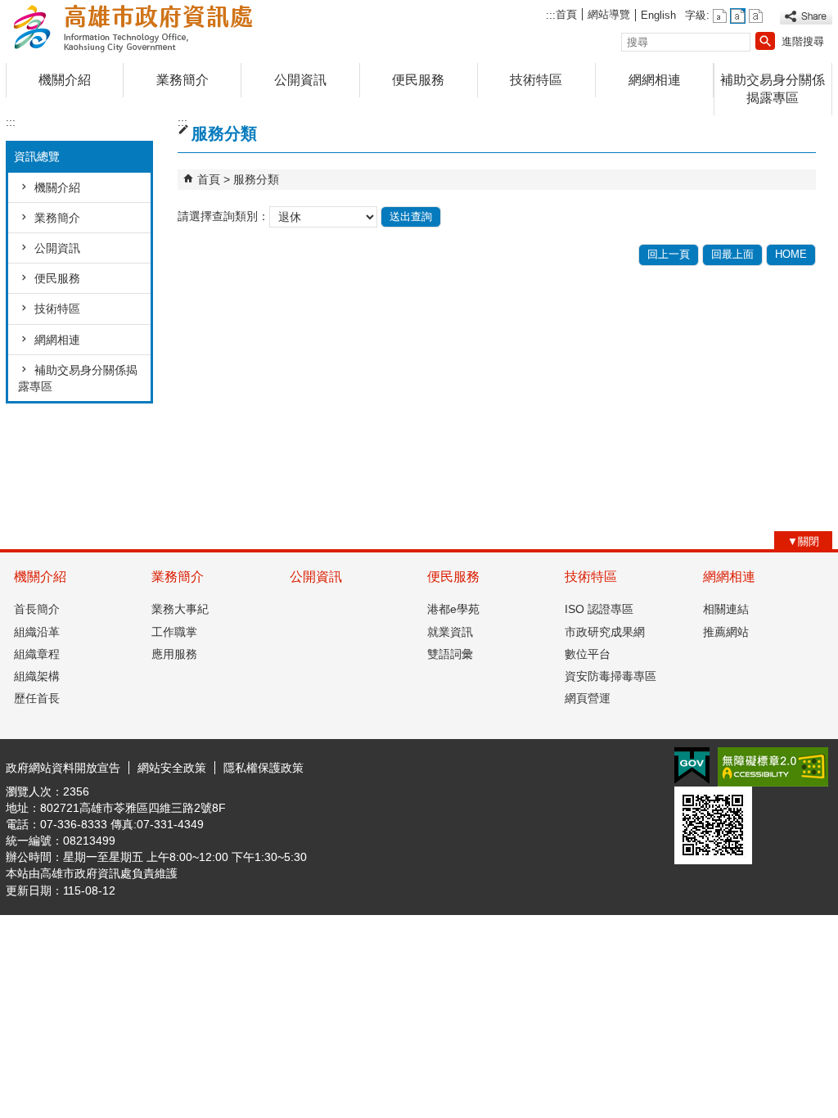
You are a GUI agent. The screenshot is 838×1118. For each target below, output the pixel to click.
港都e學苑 (453, 608)
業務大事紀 (180, 608)
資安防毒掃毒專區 (610, 676)
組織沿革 (37, 631)
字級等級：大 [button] (756, 16)
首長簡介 (37, 608)
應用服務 (174, 653)
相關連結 (726, 608)
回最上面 (732, 254)
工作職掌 (174, 631)
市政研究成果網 (605, 631)
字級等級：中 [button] (738, 16)
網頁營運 (587, 698)
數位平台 (587, 653)
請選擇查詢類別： (223, 216)
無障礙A (773, 767)
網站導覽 (609, 14)
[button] (765, 41)
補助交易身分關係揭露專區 (772, 89)
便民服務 (418, 80)
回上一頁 (668, 254)
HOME (791, 254)
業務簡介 (182, 80)
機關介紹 (64, 80)
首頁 (566, 14)
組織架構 (37, 676)
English (658, 15)
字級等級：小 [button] (720, 16)
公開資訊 (300, 80)
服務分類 (256, 179)
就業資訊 (450, 631)
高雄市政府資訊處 (144, 27)
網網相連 (654, 80)
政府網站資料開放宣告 (63, 767)
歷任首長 (37, 698)
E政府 (692, 765)
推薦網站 (726, 631)
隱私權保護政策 (263, 767)
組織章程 (37, 653)
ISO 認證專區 (599, 608)
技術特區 (536, 80)
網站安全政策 (171, 767)
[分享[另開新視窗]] (806, 17)
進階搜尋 (803, 41)
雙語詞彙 (450, 653)
